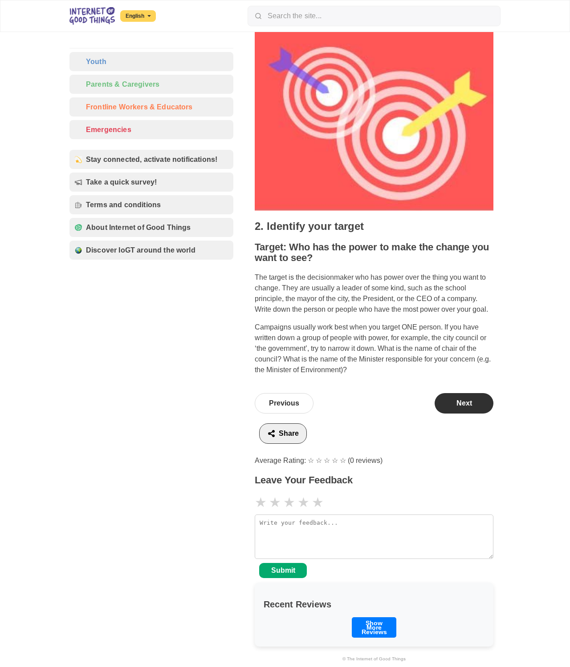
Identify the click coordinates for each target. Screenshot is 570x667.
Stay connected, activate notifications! (151, 159)
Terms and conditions (123, 205)
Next (464, 403)
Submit (283, 570)
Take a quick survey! (121, 182)
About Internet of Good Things (138, 227)
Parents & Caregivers (122, 84)
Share (289, 433)
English (135, 16)
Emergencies (108, 129)
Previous (284, 403)
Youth (96, 61)
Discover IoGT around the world (140, 250)
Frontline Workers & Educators (139, 107)
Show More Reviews (374, 627)
